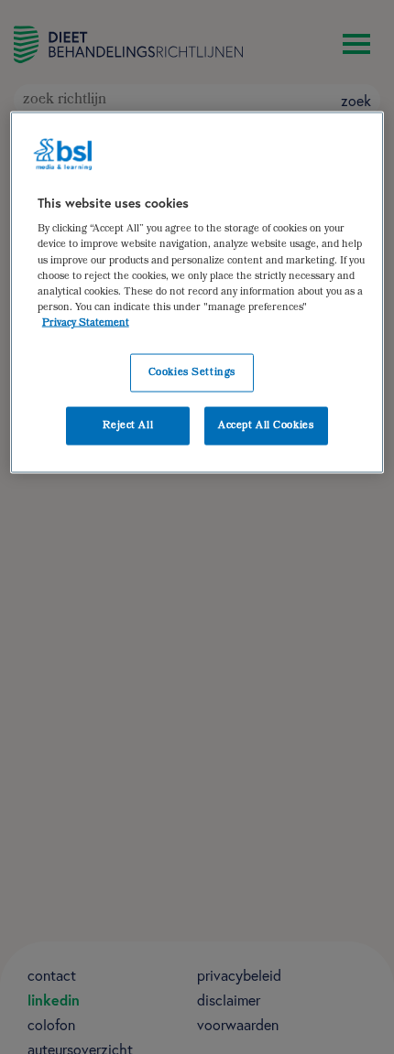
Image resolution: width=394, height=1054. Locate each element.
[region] (197, 292)
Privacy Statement (85, 322)
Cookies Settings (191, 372)
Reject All (128, 425)
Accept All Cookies (265, 425)
